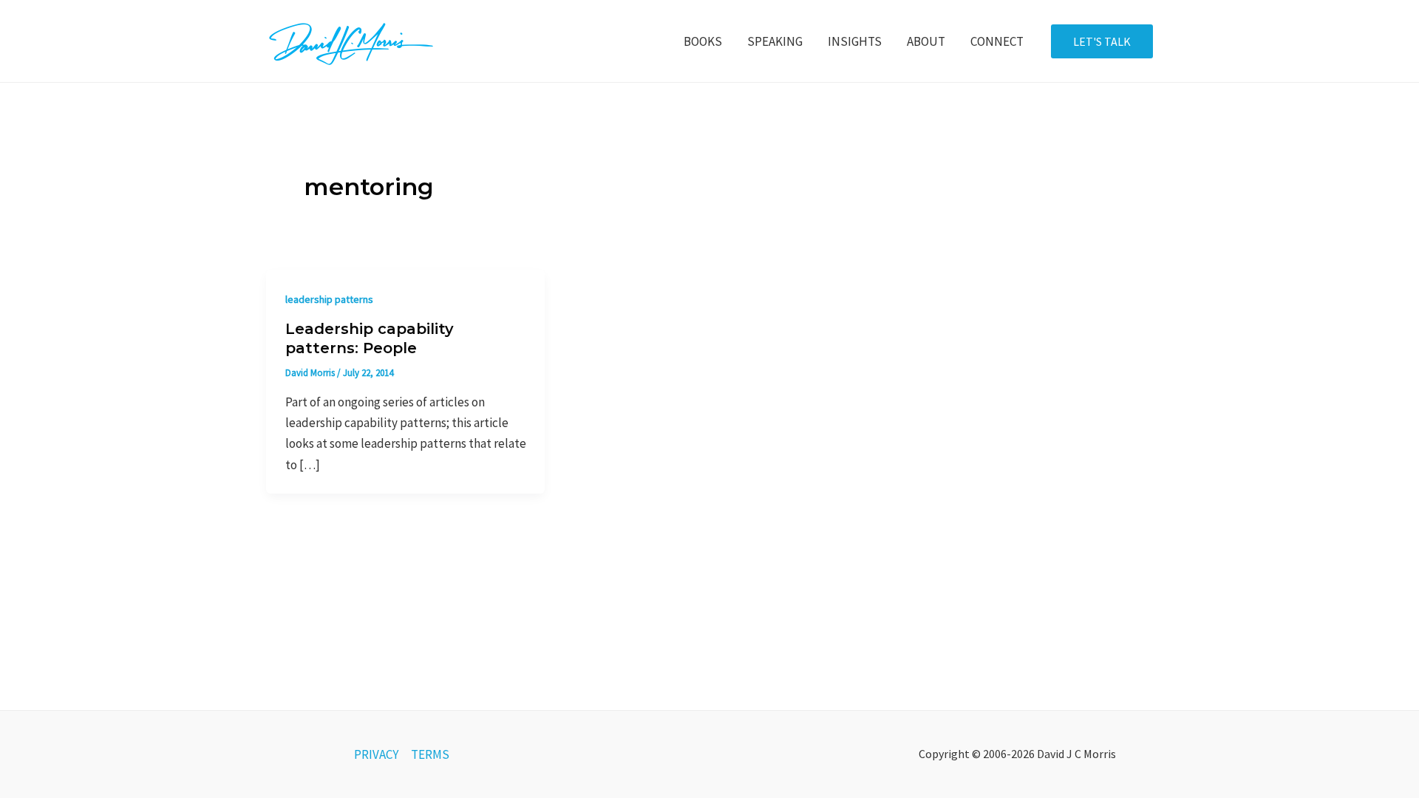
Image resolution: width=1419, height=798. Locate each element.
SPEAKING (775, 41)
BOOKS (703, 41)
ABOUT (926, 41)
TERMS (430, 754)
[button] (1102, 41)
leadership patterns (329, 299)
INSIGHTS (855, 41)
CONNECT (997, 41)
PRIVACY (376, 754)
